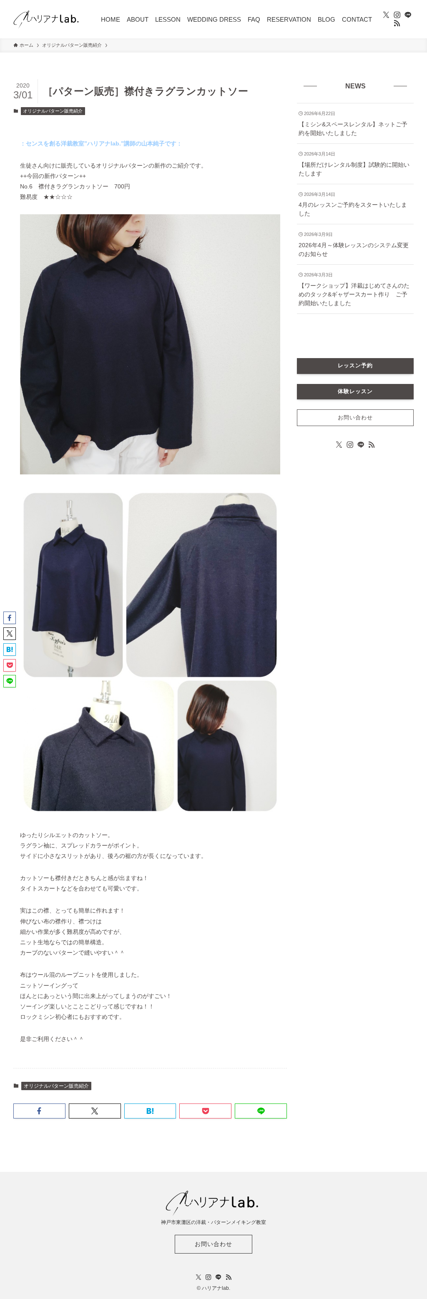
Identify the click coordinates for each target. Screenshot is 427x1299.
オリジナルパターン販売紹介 (53, 110)
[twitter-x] (386, 15)
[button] (39, 1110)
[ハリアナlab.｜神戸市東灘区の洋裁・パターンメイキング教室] (47, 19)
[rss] (397, 23)
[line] (408, 15)
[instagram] (397, 15)
